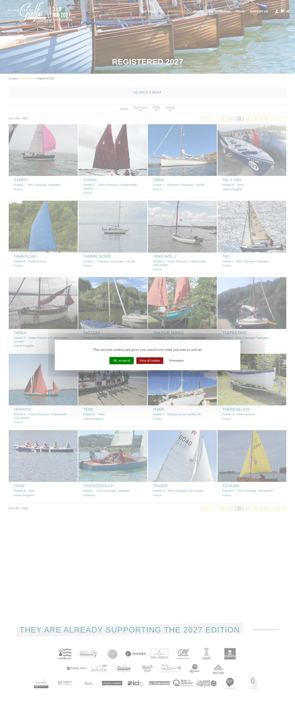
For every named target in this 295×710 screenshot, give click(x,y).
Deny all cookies (150, 360)
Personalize (176, 360)
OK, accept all (121, 360)
